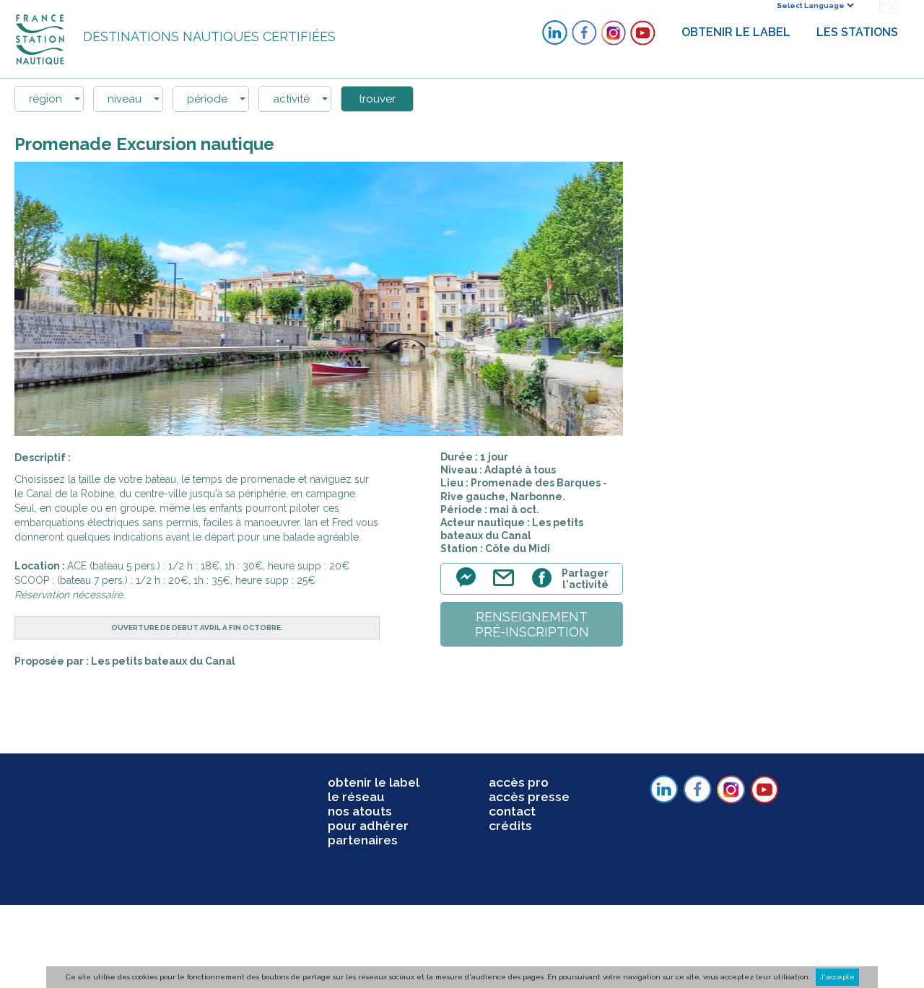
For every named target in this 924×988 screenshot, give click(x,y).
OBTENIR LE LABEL (735, 32)
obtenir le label (373, 782)
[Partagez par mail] (506, 586)
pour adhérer (368, 825)
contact (512, 811)
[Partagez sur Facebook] (543, 586)
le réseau (356, 797)
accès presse (529, 797)
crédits (510, 825)
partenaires (363, 840)
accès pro (519, 782)
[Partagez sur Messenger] (470, 586)
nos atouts (360, 811)
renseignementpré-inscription (532, 624)
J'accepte (837, 977)
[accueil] (41, 39)
